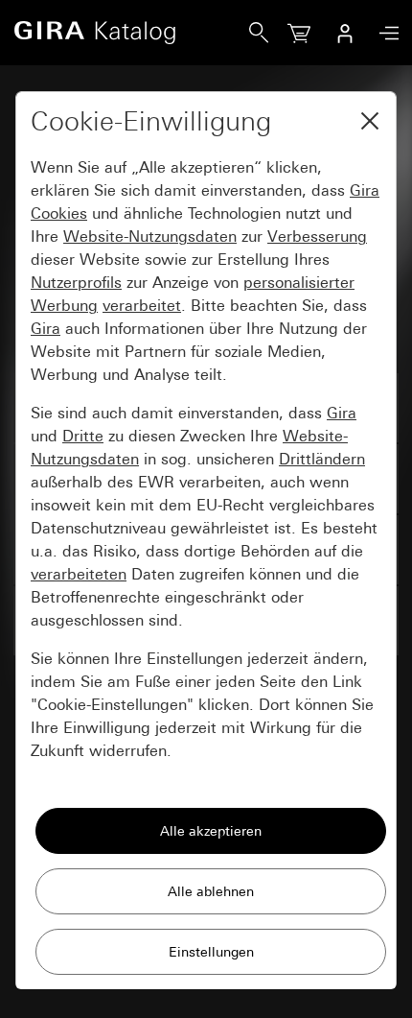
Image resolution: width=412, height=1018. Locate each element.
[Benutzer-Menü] (345, 32)
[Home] (131, 32)
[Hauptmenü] (384, 33)
